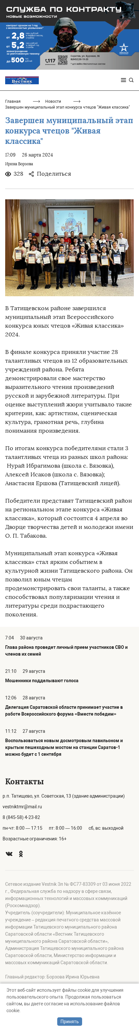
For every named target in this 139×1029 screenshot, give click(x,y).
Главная (13, 101)
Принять (69, 1021)
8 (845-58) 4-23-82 (21, 817)
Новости (53, 101)
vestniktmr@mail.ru (22, 806)
